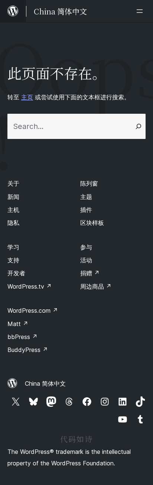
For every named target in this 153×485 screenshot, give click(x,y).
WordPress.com (32, 310)
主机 (13, 209)
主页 (27, 97)
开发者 (16, 273)
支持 (13, 260)
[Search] (138, 126)
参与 (86, 247)
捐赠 (90, 273)
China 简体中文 (45, 383)
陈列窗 (89, 183)
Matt (17, 324)
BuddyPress (27, 349)
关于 (13, 183)
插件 (86, 209)
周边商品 (95, 286)
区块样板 (92, 222)
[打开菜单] (141, 11)
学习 (13, 247)
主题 (86, 196)
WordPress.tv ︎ (29, 286)
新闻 (13, 196)
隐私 (13, 222)
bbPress (22, 337)
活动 (86, 260)
